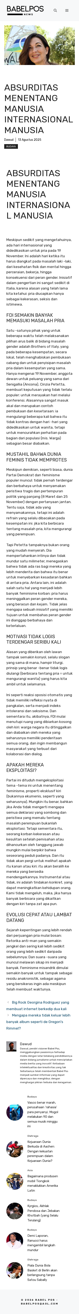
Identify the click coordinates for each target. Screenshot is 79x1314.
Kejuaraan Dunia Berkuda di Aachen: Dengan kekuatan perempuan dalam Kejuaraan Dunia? (41, 1151)
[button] (55, 10)
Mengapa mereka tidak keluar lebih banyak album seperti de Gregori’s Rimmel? (38, 1021)
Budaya (11, 146)
